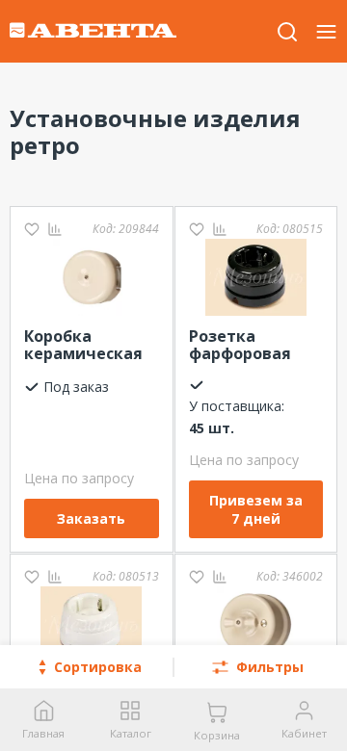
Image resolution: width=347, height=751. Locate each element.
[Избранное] (32, 228)
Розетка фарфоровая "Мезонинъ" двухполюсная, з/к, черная (250, 345)
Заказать (91, 518)
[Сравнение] (55, 228)
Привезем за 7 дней (256, 509)
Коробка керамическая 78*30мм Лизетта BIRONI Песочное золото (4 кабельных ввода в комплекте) (88, 345)
